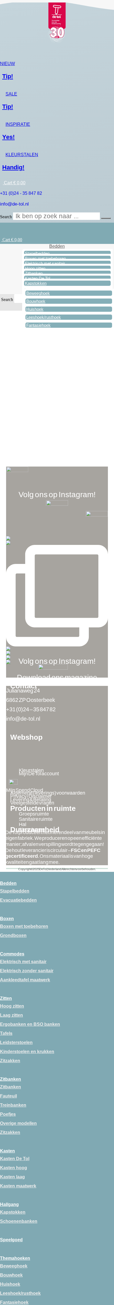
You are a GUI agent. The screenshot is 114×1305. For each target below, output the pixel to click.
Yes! (8, 137)
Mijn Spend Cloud (24, 790)
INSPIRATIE (18, 124)
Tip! (7, 76)
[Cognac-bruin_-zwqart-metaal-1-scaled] (57, 380)
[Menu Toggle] (110, 227)
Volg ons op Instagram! (57, 494)
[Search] (106, 218)
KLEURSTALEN (22, 154)
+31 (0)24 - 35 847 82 (21, 193)
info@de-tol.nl (14, 204)
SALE (11, 94)
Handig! (13, 167)
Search (6, 216)
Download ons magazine (57, 677)
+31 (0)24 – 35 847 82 (31, 709)
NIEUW (7, 63)
